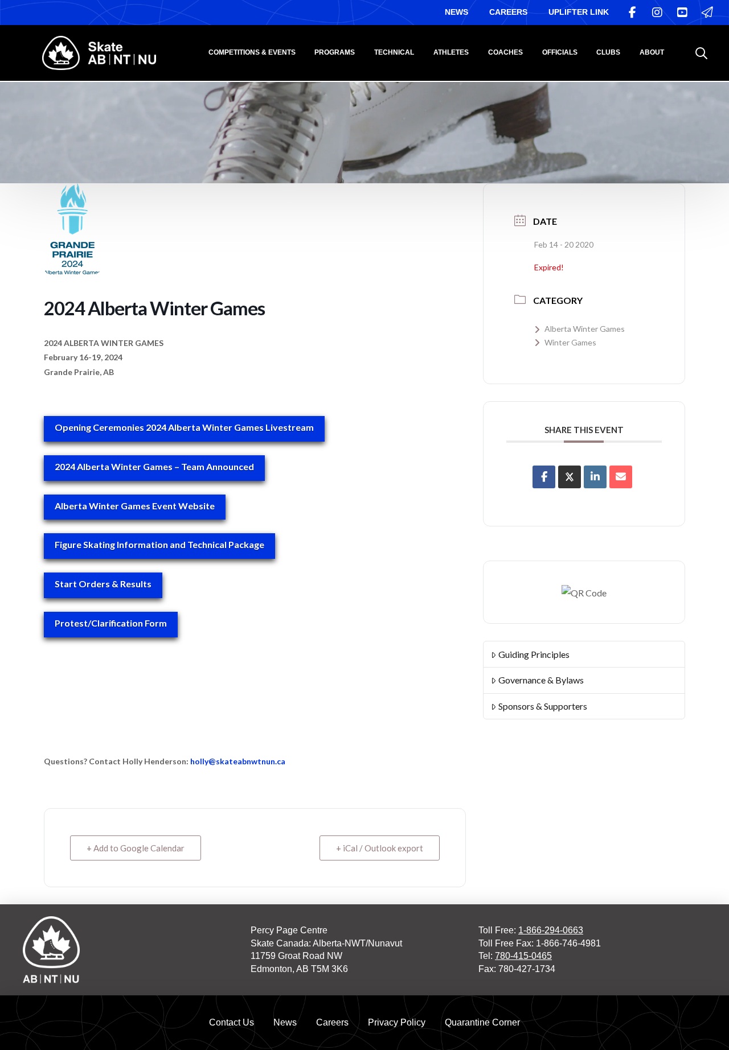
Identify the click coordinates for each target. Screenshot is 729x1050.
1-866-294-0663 (550, 930)
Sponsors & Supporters (542, 706)
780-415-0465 (523, 956)
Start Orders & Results (103, 583)
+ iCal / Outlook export (379, 848)
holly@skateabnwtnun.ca (237, 761)
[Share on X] (569, 477)
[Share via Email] (620, 477)
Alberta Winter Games (584, 328)
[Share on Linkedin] (595, 477)
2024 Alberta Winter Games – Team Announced (154, 466)
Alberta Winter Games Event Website (135, 505)
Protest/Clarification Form (111, 622)
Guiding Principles (534, 654)
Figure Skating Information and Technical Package (159, 544)
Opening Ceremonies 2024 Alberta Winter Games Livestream (184, 427)
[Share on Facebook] (544, 477)
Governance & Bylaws (541, 679)
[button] (701, 53)
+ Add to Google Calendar (136, 848)
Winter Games (570, 342)
